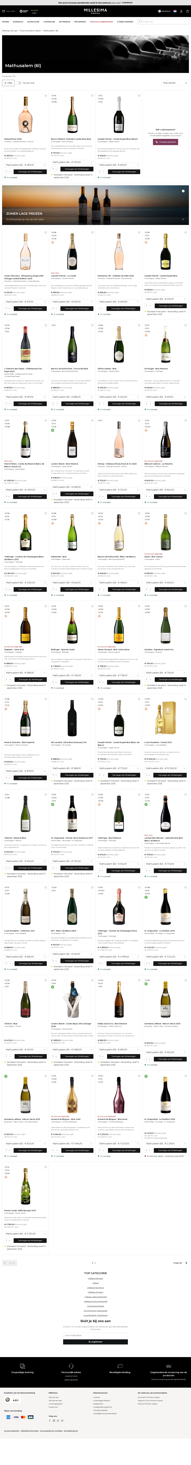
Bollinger (65, 652)
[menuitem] (5, 21)
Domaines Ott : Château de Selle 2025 (116, 276)
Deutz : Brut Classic (153, 557)
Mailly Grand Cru (115, 1026)
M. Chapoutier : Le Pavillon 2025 (159, 1119)
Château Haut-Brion (95, 1288)
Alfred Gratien (114, 371)
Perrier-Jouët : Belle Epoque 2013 (20, 1210)
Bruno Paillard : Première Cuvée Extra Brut (71, 139)
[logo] (95, 11)
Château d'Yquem (95, 1292)
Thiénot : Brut (10, 1023)
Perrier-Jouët (20, 1213)
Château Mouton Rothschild (95, 1301)
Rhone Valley (9, 374)
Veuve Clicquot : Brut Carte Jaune (113, 649)
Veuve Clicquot (114, 652)
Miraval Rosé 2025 (13, 139)
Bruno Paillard (67, 142)
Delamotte (66, 559)
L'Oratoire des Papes (12, 376)
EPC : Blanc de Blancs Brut (63, 931)
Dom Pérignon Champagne (95, 1311)
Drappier (18, 652)
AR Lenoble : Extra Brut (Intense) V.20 (69, 742)
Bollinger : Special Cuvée (63, 649)
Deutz (158, 559)
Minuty (124, 466)
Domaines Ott (126, 278)
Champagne (56, 142)
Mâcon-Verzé (158, 1026)
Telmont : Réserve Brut (15, 838)
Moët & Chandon (21, 745)
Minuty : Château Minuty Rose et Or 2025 (117, 464)
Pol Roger (159, 371)
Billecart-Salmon (162, 466)
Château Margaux (95, 1278)
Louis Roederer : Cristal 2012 (158, 742)
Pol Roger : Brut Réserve (156, 368)
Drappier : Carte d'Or (14, 649)
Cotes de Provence (19, 142)
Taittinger (19, 562)
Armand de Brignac (69, 1122)
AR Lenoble (66, 745)
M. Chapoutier (77, 840)
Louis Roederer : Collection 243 (19, 931)
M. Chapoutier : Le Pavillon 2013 (159, 931)
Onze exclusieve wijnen (30, 31)
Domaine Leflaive (171, 1026)
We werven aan (55, 1400)
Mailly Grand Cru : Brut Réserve (112, 1023)
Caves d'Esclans (33, 281)
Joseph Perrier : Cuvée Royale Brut (160, 276)
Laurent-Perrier (68, 278)
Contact (96, 1397)
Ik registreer (96, 1342)
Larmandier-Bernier (163, 843)
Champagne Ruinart (95, 1306)
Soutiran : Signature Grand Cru (158, 649)
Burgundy (148, 1026)
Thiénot (18, 1026)
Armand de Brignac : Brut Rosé (112, 1119)
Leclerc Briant (67, 466)
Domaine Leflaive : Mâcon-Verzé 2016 (162, 1023)
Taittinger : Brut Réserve (109, 838)
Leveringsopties (55, 1404)
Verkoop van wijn (9, 31)
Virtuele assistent (100, 1410)
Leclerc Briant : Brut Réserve (64, 464)
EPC (63, 933)
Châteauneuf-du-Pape (23, 374)
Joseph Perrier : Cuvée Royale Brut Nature (118, 139)
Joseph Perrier (114, 142)
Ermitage (159, 933)
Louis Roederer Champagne (96, 1315)
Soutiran (159, 652)
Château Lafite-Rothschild (96, 1297)
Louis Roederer (161, 745)
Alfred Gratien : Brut (107, 368)
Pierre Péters (20, 469)
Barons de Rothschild (70, 371)
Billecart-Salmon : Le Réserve (158, 464)
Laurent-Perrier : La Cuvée (63, 276)
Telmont (18, 840)
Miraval (30, 142)
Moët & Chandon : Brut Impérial (19, 742)
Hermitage (66, 840)
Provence (7, 142)
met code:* (89, 3)
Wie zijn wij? (54, 1397)
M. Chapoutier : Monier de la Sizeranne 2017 (72, 838)
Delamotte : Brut (59, 557)
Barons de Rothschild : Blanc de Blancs (117, 557)
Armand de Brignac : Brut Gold (65, 1119)
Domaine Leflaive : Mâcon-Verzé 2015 (22, 1119)
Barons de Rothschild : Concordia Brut (69, 368)
